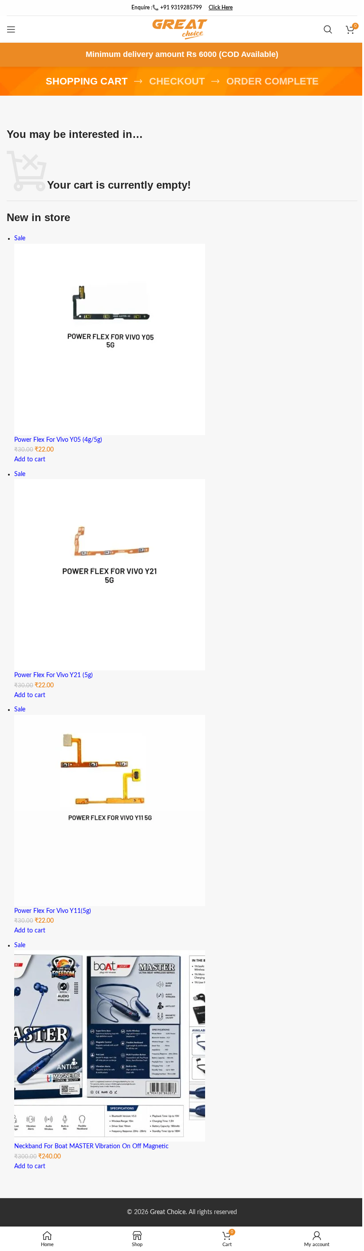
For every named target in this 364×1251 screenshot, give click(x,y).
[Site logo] (180, 29)
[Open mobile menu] (11, 29)
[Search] (328, 29)
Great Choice (168, 1212)
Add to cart (29, 459)
